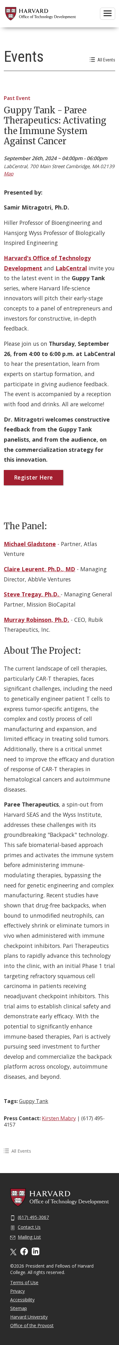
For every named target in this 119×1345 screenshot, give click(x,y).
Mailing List (29, 1237)
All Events (106, 59)
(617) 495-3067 (33, 1217)
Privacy (17, 1291)
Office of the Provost (32, 1325)
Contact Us (29, 1227)
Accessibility (22, 1300)
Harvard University (29, 1317)
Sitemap (18, 1308)
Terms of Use (24, 1282)
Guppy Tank (33, 1101)
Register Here (33, 477)
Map (8, 173)
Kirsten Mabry (59, 1118)
